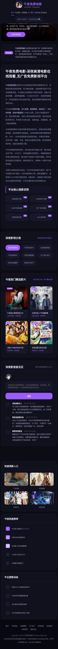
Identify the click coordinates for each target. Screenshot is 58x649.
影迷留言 (44, 13)
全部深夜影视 (13, 248)
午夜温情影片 (13, 255)
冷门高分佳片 (45, 255)
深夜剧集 (24, 13)
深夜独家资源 (19, 216)
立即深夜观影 (16, 34)
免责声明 (25, 629)
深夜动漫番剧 (13, 263)
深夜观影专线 (19, 198)
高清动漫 (37, 13)
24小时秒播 (44, 216)
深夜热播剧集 (29, 255)
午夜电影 (18, 13)
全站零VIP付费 (43, 198)
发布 (29, 396)
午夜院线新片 (29, 248)
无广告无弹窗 (43, 207)
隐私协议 (33, 629)
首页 (12, 13)
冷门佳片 (31, 13)
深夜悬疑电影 (45, 248)
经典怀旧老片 (29, 263)
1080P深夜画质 (18, 207)
